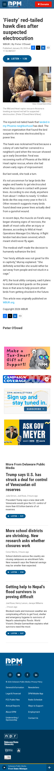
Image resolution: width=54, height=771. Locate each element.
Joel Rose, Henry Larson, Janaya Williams (24, 603)
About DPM (11, 712)
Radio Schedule (35, 700)
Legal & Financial (13, 694)
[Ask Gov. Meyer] (27, 432)
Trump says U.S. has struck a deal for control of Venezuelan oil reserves (26, 482)
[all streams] (50, 767)
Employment (34, 712)
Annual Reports (13, 706)
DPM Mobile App (35, 694)
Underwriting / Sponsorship (12, 719)
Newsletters (33, 687)
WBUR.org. (9, 302)
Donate (44, 4)
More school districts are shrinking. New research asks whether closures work (25, 538)
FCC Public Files (13, 700)
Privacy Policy (36, 682)
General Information (15, 687)
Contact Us (33, 718)
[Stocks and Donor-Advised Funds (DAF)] (27, 358)
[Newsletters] (27, 401)
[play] (4, 767)
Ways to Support (35, 706)
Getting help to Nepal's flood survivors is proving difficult (25, 591)
